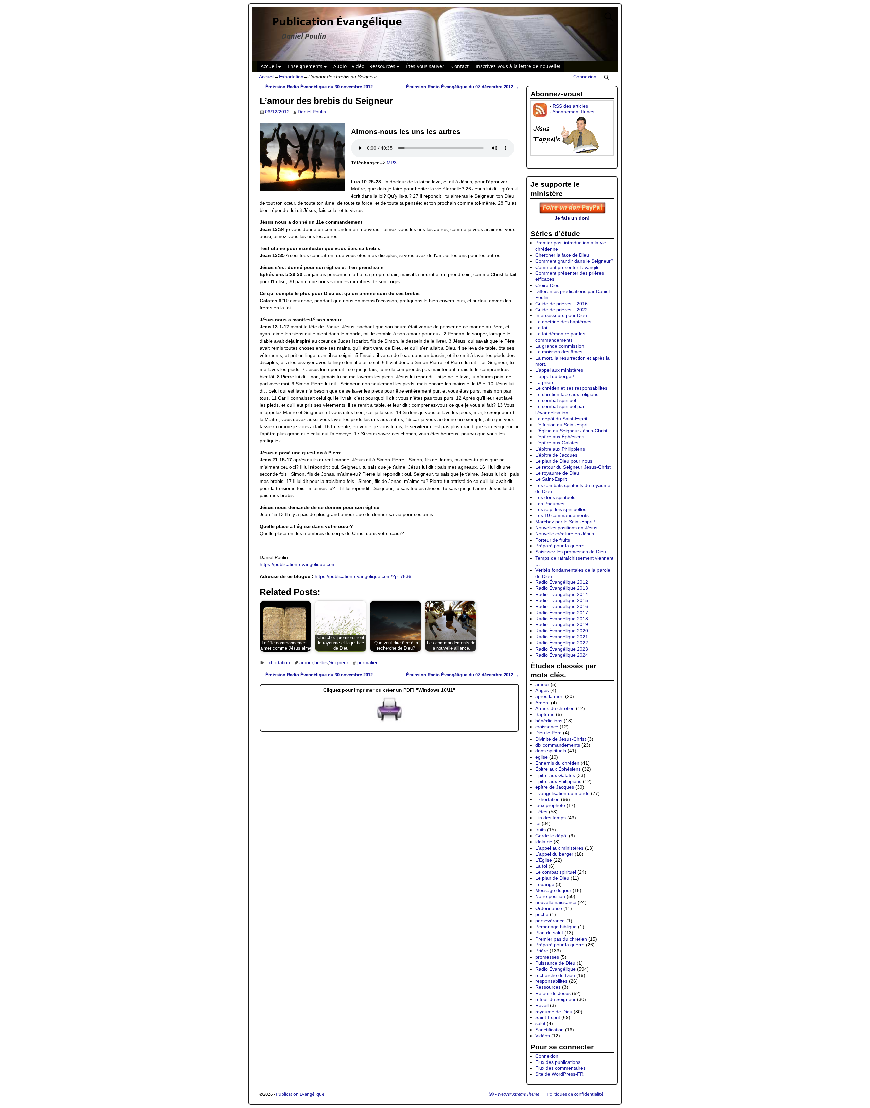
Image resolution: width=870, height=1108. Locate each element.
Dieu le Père (548, 732)
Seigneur (338, 662)
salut (540, 1023)
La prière (545, 382)
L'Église (543, 860)
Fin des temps (550, 817)
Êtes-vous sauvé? (425, 66)
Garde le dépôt (551, 835)
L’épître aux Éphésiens (559, 436)
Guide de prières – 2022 (561, 309)
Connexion (584, 76)
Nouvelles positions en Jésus (566, 527)
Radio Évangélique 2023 (561, 649)
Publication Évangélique (337, 21)
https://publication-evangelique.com (298, 564)
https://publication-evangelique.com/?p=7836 (363, 576)
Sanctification (549, 1029)
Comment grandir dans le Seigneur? (574, 261)
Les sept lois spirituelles (560, 509)
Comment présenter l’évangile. (568, 267)
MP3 (392, 162)
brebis (321, 662)
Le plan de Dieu (552, 878)
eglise (541, 757)
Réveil (542, 1005)
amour (306, 662)
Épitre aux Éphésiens (558, 769)
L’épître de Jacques (556, 455)
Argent (542, 702)
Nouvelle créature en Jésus (564, 534)
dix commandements (557, 745)
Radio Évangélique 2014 (561, 594)
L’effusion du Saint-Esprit (562, 425)
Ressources (548, 987)
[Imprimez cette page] (389, 721)
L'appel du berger (554, 854)
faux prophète (550, 805)
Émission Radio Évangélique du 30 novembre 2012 (316, 87)
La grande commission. (560, 346)
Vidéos (542, 1035)
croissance (546, 726)
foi (537, 823)
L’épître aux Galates (556, 443)
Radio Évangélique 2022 (561, 643)
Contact (460, 66)
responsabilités (551, 981)
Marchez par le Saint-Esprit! (565, 521)
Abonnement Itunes (573, 111)
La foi (541, 327)
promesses (547, 957)
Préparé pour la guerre (560, 545)
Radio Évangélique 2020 (561, 630)
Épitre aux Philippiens (558, 781)
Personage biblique (556, 926)
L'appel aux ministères (559, 848)
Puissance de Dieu (555, 963)
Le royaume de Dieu (557, 473)
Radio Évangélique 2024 (561, 655)
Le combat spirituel (555, 400)
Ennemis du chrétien (557, 763)
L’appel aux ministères (559, 370)
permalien (368, 662)
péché (542, 914)
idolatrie (543, 841)
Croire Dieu (547, 285)
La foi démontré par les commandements (560, 337)
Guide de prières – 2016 (561, 303)
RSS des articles (570, 106)
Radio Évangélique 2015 (561, 600)
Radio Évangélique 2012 (561, 582)
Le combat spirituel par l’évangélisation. (560, 409)
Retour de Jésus (553, 993)
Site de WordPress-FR (559, 1074)
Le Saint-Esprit (551, 479)
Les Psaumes (549, 503)
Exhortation (291, 76)
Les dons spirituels (555, 497)
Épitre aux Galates (555, 775)
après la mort (549, 696)
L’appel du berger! (554, 376)
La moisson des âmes (558, 352)
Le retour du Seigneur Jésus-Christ (573, 467)
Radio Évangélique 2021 (561, 636)
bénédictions (548, 720)
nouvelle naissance (555, 902)
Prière (541, 950)
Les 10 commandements (562, 515)
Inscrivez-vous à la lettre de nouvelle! (518, 66)
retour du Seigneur (555, 999)
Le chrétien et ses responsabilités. (572, 388)
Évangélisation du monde (562, 793)
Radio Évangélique (555, 969)
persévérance (550, 920)
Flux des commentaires (560, 1068)
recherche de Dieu (555, 975)
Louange (544, 884)
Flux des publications (557, 1062)
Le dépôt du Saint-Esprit (561, 418)
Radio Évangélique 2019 (561, 624)
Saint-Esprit (547, 1017)
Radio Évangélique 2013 (561, 588)
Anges (542, 690)
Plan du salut (549, 933)
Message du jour (553, 890)
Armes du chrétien (555, 708)
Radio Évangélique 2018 (561, 618)
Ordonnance (548, 908)
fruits (540, 829)
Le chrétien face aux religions (566, 394)
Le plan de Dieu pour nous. (564, 461)
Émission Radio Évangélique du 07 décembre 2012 (462, 87)
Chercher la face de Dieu (562, 255)
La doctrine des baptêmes (563, 321)
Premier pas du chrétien (561, 939)
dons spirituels (550, 750)
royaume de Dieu (553, 1011)
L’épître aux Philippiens (560, 449)
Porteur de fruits (552, 540)
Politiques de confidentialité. (575, 1094)
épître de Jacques (554, 787)
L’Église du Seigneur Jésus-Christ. (572, 430)
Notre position (550, 896)
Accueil (269, 66)
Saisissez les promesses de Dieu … (573, 552)
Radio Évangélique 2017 (561, 612)
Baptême (545, 714)
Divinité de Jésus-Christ (560, 739)
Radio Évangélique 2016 (561, 606)
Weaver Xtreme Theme (518, 1094)
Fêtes (541, 811)
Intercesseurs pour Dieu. (561, 315)
